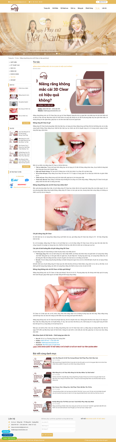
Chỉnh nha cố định (23, 88)
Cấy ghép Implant (23, 102)
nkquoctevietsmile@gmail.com (18, 2)
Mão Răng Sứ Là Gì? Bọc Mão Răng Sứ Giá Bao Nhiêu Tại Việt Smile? (24, 141)
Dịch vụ (73, 8)
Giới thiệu (55, 8)
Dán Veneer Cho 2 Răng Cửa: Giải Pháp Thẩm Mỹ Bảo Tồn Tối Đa (24, 148)
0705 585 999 (55, 340)
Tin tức (97, 8)
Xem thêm (26, 123)
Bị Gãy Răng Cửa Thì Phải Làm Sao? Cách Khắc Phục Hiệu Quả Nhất (24, 155)
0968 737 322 (32, 424)
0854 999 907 (102, 2)
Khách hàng (89, 8)
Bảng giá (80, 8)
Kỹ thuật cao (64, 8)
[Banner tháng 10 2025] (57, 53)
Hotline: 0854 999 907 (9, 438)
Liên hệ (104, 8)
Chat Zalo (6, 431)
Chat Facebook (7, 435)
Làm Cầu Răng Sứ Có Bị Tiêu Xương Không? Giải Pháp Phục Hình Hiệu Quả (24, 134)
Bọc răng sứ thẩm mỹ (24, 109)
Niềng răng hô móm (24, 95)
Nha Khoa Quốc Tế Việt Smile (51, 344)
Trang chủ (47, 8)
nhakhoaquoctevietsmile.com (50, 342)
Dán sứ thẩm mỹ (23, 115)
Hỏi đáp (13, 80)
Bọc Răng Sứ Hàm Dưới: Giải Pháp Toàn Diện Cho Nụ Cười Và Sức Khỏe (24, 162)
